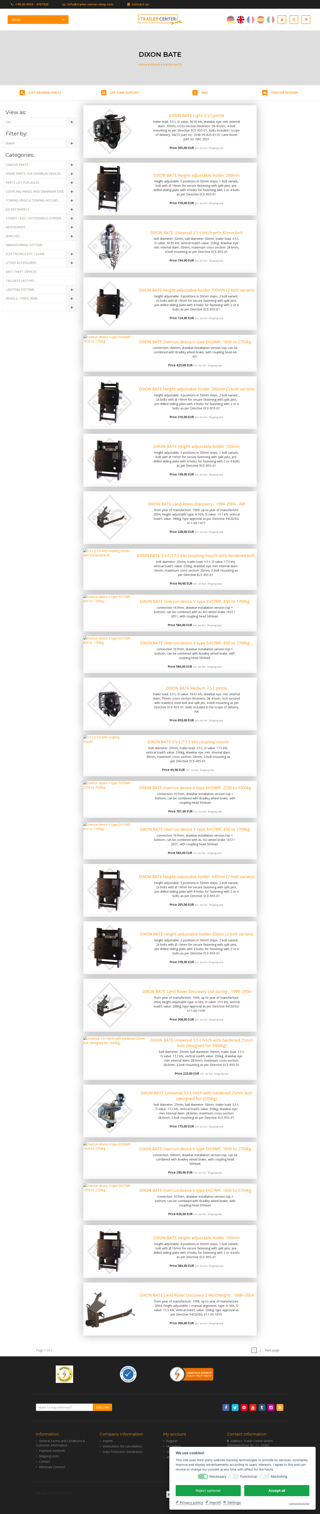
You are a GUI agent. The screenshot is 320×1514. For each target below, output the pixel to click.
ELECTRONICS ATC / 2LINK (25, 254)
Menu (16, 19)
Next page (272, 1350)
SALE (204, 92)
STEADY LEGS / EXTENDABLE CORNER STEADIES (41, 218)
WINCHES (12, 236)
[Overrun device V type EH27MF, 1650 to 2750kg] (108, 1202)
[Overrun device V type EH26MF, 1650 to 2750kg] (108, 353)
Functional (248, 1476)
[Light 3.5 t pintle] (109, 131)
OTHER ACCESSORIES (21, 263)
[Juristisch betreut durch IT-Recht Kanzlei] (191, 1374)
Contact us (140, 4)
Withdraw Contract (52, 1467)
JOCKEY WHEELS (17, 209)
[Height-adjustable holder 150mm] (109, 1251)
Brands (155, 64)
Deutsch (230, 19)
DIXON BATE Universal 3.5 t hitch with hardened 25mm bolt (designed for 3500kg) (201, 1042)
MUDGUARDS (15, 227)
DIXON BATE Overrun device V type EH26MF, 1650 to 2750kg (195, 341)
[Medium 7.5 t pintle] (109, 704)
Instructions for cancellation (122, 1446)
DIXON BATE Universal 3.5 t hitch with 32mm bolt (196, 232)
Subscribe (102, 1407)
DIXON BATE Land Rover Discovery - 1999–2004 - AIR (196, 504)
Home (143, 64)
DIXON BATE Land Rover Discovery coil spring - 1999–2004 (196, 991)
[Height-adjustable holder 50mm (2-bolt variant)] (109, 947)
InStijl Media (62, 1493)
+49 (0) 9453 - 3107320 (31, 4)
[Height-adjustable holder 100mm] (109, 460)
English (240, 19)
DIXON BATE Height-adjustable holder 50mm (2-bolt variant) (196, 934)
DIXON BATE (172, 64)
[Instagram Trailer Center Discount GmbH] (271, 1407)
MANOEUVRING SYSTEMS (24, 245)
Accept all (276, 1490)
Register (172, 1441)
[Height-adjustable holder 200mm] (109, 189)
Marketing (279, 1476)
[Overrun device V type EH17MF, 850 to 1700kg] (108, 613)
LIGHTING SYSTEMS (20, 289)
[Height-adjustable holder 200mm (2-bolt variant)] (109, 402)
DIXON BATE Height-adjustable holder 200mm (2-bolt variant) (196, 389)
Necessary (218, 1476)
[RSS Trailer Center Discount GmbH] (280, 1407)
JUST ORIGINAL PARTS (44, 92)
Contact (44, 1461)
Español (260, 19)
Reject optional (208, 1490)
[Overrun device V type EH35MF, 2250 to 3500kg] (108, 799)
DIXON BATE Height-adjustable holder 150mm (196, 1237)
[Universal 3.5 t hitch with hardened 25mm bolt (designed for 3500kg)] (115, 1058)
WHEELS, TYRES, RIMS (22, 298)
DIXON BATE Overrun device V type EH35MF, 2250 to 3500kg (195, 787)
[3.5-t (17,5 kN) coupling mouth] (101, 755)
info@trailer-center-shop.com (90, 4)
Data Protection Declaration (123, 1452)
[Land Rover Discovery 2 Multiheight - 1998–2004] (109, 1308)
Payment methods (52, 1451)
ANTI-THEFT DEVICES (21, 272)
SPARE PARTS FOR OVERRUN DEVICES (33, 174)
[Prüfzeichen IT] (64, 1374)
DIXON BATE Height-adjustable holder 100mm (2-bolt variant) (196, 290)
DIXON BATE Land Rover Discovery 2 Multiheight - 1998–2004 (196, 1295)
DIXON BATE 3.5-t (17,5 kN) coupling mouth (188, 741)
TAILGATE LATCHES (20, 280)
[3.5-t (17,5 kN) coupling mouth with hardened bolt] (109, 569)
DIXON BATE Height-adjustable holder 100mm (196, 446)
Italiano (271, 19)
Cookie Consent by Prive (299, 1504)
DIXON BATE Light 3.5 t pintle (196, 115)
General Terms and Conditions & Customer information (60, 1443)
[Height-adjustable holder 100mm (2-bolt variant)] (109, 303)
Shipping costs (216, 148)
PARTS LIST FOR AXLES (22, 182)
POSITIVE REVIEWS (284, 92)
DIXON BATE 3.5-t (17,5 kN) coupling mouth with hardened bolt (196, 555)
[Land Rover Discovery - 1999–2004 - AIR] (109, 517)
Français (250, 19)
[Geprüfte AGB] (128, 1374)
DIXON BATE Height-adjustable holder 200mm (196, 175)
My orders (173, 1446)
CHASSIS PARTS (17, 165)
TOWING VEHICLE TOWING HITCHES (32, 200)
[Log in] (284, 19)
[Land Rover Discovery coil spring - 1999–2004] (109, 1005)
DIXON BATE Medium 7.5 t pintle (196, 688)
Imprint (108, 1441)
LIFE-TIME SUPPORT (124, 92)
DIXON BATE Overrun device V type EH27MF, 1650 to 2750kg (195, 1190)
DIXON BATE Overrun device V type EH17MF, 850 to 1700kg (195, 601)
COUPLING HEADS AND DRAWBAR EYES (35, 191)
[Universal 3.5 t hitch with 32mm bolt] (109, 246)
